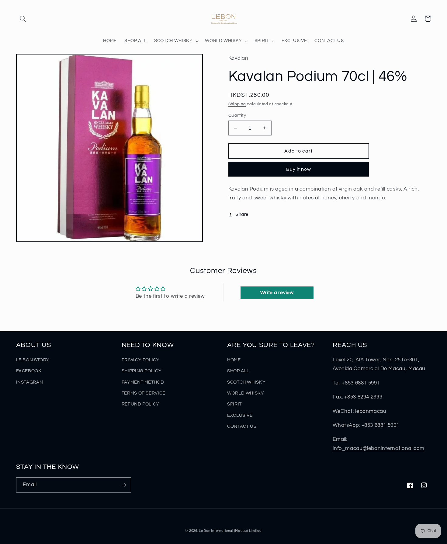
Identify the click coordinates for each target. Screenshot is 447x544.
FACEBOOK (29, 371)
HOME (234, 360)
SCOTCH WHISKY (246, 382)
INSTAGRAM (29, 382)
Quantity (237, 115)
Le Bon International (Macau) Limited (230, 530)
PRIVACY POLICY (141, 360)
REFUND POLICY (140, 404)
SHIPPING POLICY (141, 371)
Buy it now (298, 169)
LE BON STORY (33, 360)
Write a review (277, 292)
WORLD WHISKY (245, 393)
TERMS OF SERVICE (143, 393)
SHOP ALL (238, 371)
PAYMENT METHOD (143, 382)
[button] (23, 19)
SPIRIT (234, 404)
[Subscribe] (123, 484)
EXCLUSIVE (240, 415)
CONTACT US (241, 426)
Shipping (237, 104)
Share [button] (242, 214)
